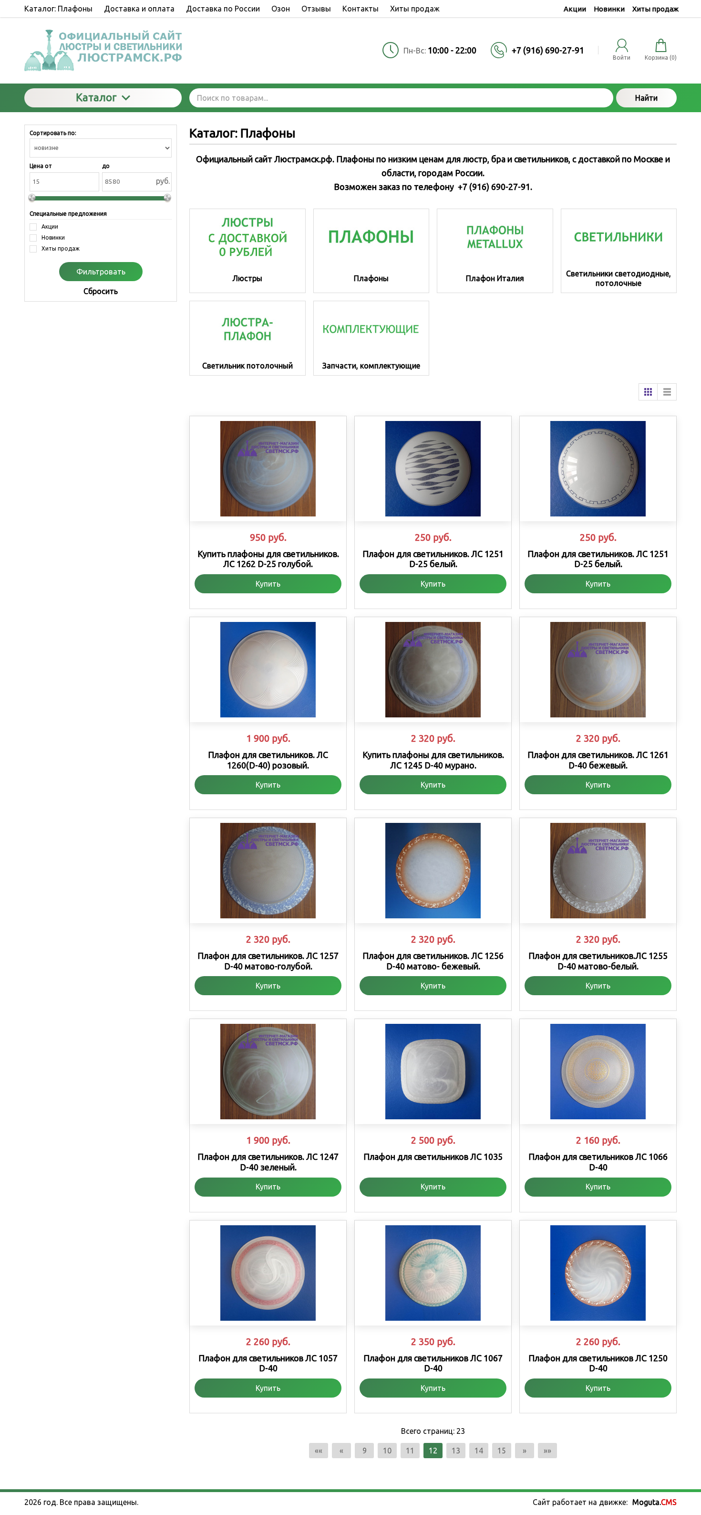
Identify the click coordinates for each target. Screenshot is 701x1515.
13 (456, 1450)
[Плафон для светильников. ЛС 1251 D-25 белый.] (433, 468)
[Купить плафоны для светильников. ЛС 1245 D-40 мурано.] (433, 669)
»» (547, 1450)
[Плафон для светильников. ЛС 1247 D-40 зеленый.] (268, 1071)
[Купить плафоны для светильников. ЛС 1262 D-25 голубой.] (268, 468)
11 (410, 1450)
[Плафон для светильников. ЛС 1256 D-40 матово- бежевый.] (433, 870)
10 (387, 1450)
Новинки (609, 9)
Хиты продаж (655, 9)
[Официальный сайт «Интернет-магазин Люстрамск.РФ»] (103, 50)
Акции (575, 9)
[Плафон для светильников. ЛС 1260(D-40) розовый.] (268, 669)
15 (501, 1450)
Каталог (96, 97)
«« (318, 1450)
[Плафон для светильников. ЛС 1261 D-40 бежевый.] (598, 669)
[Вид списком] (667, 391)
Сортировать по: (53, 133)
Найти (646, 98)
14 (478, 1450)
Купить (268, 583)
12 (433, 1450)
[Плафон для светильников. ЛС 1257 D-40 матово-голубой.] (268, 870)
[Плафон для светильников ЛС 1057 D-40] (268, 1273)
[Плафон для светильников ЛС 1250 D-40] (598, 1273)
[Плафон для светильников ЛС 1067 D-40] (433, 1273)
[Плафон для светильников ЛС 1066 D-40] (598, 1071)
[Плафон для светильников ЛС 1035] (433, 1071)
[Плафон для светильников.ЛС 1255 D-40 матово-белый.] (598, 870)
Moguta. (654, 1502)
